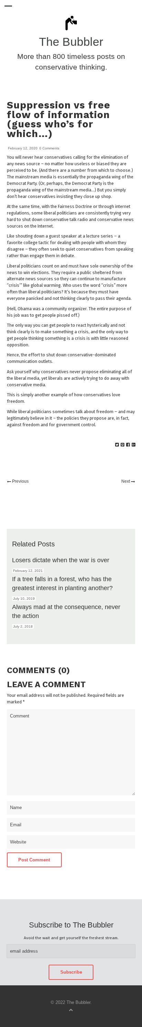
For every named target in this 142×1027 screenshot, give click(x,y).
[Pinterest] (122, 444)
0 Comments (49, 148)
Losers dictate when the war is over (60, 560)
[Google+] (133, 444)
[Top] (71, 1009)
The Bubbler (71, 41)
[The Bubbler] (71, 30)
